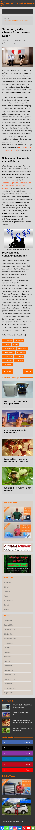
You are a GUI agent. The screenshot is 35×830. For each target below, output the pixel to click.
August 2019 (8, 693)
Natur (6, 596)
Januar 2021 (8, 625)
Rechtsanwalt (9, 352)
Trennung (20, 356)
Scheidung (21, 352)
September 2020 (10, 638)
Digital (6, 587)
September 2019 (10, 688)
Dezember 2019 (9, 675)
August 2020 (8, 643)
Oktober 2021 (8, 620)
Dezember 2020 (9, 629)
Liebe (16, 344)
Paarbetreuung (9, 348)
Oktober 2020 (8, 634)
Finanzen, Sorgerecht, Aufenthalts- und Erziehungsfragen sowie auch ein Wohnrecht (16, 185)
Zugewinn (20, 360)
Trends (6, 609)
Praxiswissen (8, 600)
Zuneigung (8, 364)
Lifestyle (13, 43)
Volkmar (6, 40)
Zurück (8, 371)
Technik (6, 605)
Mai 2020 (7, 656)
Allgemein (7, 43)
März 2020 (7, 661)
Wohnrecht (8, 360)
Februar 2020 (8, 666)
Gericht (7, 344)
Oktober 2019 (8, 684)
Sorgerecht (8, 356)
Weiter (26, 371)
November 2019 (9, 679)
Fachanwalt (8, 340)
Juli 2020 (7, 647)
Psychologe (22, 348)
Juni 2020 (7, 652)
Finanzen (20, 340)
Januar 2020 (8, 670)
